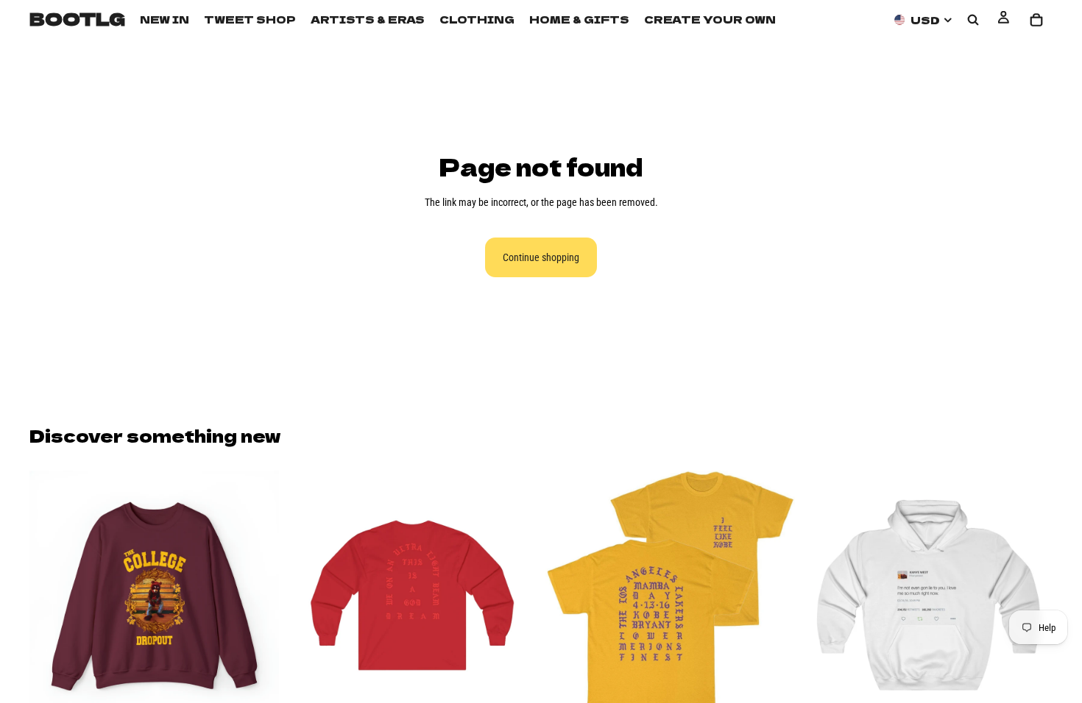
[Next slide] (257, 595)
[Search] (973, 20)
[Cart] (1036, 20)
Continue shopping (541, 257)
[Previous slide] (51, 595)
